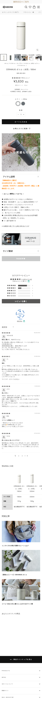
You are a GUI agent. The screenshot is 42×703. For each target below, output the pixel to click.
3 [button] (22, 456)
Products (6, 670)
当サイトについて (7, 684)
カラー (21, 99)
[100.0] (20, 314)
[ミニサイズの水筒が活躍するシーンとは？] (21, 531)
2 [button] (18, 456)
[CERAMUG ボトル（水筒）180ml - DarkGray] (5, 643)
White (18, 103)
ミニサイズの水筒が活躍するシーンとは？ (15, 545)
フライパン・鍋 (28, 12)
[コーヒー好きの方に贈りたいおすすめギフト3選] (21, 589)
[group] (21, 1)
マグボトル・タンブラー (16, 63)
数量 (21, 110)
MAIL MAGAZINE (8, 697)
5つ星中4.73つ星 (26, 279)
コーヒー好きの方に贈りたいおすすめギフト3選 (17, 604)
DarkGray (23, 103)
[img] (6, 333)
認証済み (19, 321)
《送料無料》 (17, 89)
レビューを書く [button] (21, 301)
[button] (16, 78)
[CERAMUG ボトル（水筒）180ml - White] (3, 643)
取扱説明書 (21, 258)
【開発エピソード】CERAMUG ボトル (14, 574)
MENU (4, 677)
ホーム (6, 63)
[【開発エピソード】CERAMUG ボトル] (21, 560)
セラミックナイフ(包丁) (10, 12)
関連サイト (5, 690)
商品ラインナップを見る (22, 659)
